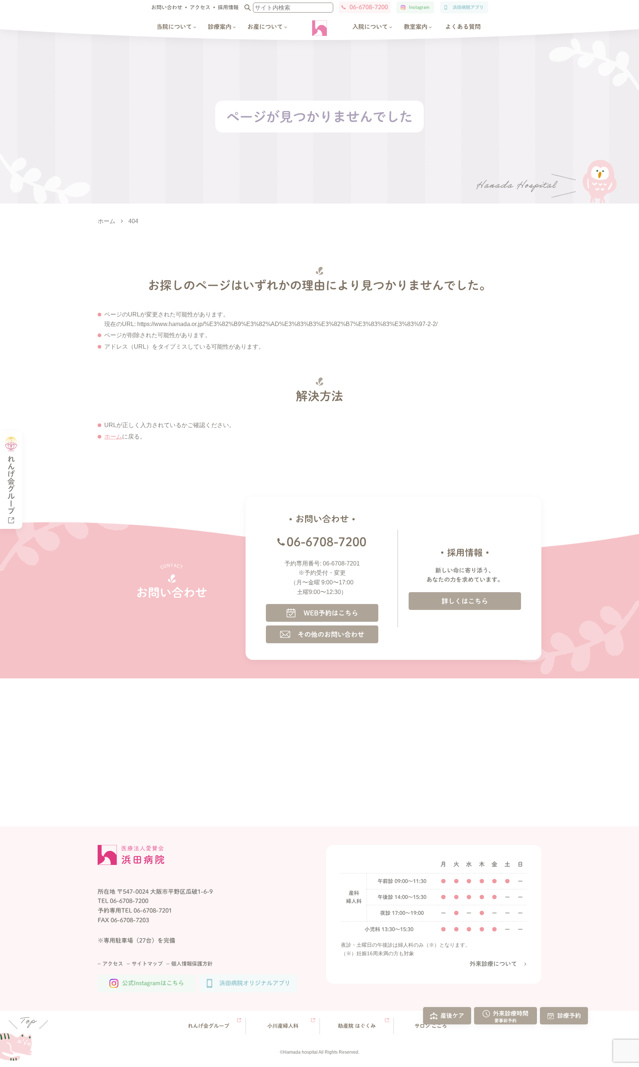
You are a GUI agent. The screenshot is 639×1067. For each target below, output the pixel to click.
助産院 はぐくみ (357, 1026)
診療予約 (569, 1015)
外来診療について (493, 964)
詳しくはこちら (465, 601)
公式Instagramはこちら (153, 983)
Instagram (419, 7)
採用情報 (228, 7)
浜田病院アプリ (468, 7)
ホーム (113, 436)
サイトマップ (147, 963)
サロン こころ (431, 1026)
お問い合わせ (166, 7)
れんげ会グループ (208, 1026)
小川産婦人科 (282, 1026)
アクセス (200, 7)
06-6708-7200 (368, 7)
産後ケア (452, 1015)
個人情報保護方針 (192, 963)
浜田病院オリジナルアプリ (254, 983)
